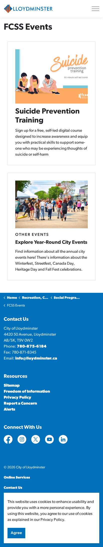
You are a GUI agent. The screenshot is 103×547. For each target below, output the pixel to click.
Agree (16, 533)
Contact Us (13, 488)
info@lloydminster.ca (36, 359)
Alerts (9, 410)
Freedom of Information (27, 392)
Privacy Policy (17, 398)
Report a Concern (20, 404)
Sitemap (12, 386)
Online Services (17, 478)
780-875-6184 (31, 347)
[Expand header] (95, 8)
